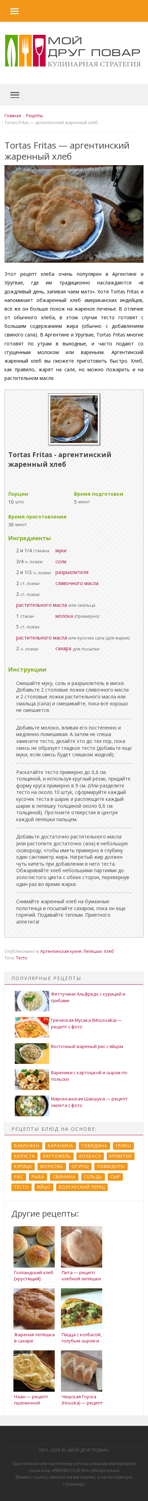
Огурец (80, 1166)
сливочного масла (76, 583)
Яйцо (44, 1187)
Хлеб (109, 951)
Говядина (94, 1146)
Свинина (64, 1177)
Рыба (38, 1177)
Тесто (21, 958)
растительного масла (41, 605)
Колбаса (90, 1156)
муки (60, 550)
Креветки (120, 1156)
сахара (63, 648)
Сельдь (93, 1177)
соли (60, 561)
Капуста (24, 1156)
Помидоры (111, 1166)
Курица (23, 1166)
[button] (9, 11)
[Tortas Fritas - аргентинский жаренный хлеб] (74, 443)
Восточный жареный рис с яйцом (87, 1046)
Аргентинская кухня (60, 951)
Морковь (51, 1166)
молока (64, 616)
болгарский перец (82, 1187)
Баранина (60, 1146)
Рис (18, 1177)
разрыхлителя (71, 572)
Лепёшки (92, 951)
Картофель (57, 1156)
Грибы (123, 1146)
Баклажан (27, 1146)
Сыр (115, 1177)
